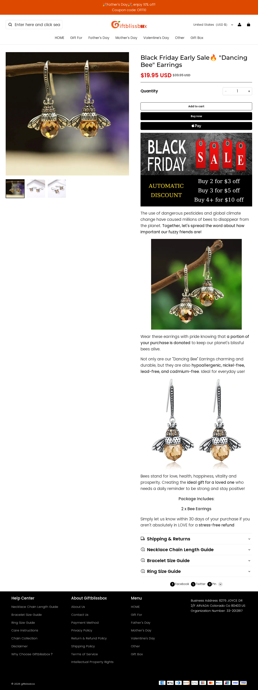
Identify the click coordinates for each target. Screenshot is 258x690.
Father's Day (98, 37)
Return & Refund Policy (89, 638)
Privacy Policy (81, 630)
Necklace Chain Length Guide (34, 606)
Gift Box (197, 37)
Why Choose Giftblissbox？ (32, 654)
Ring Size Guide (23, 622)
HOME (59, 37)
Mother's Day (126, 37)
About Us (78, 606)
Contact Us (79, 614)
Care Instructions (24, 630)
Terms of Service (84, 654)
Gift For (76, 37)
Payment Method (85, 622)
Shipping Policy (83, 646)
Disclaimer (19, 646)
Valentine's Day (156, 37)
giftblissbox (28, 683)
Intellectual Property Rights (92, 662)
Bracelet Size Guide (26, 614)
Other (180, 37)
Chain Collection (24, 638)
